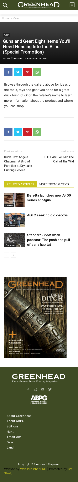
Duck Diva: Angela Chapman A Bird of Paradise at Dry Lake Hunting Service (18, 163)
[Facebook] (8, 72)
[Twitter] (18, 72)
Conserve (10, 225)
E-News (9, 205)
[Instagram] (35, 390)
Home (5, 18)
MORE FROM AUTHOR (54, 184)
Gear (16, 18)
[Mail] (43, 390)
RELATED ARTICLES (20, 184)
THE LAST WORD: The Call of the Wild (59, 159)
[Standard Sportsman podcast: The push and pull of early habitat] (14, 240)
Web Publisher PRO (33, 469)
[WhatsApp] (37, 72)
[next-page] (13, 255)
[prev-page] (6, 255)
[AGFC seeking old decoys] (14, 220)
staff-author (14, 58)
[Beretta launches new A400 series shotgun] (14, 200)
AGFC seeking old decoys (47, 215)
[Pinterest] (27, 72)
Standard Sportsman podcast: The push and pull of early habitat (48, 240)
